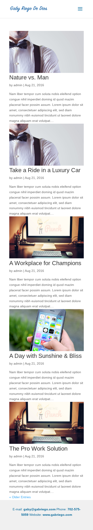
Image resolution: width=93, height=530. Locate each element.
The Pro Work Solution (38, 448)
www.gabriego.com (57, 514)
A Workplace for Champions (45, 263)
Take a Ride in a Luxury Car (45, 170)
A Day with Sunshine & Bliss (45, 355)
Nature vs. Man (29, 77)
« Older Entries (20, 497)
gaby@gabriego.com (39, 509)
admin (18, 85)
